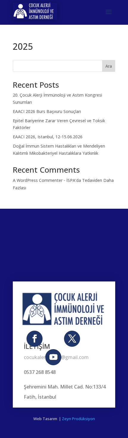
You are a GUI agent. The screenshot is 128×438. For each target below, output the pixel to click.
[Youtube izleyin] (53, 357)
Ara (108, 66)
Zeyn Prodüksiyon (78, 418)
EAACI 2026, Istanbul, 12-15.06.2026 (47, 137)
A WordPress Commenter (38, 180)
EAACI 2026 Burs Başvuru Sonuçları (47, 111)
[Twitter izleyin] (72, 339)
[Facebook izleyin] (34, 339)
